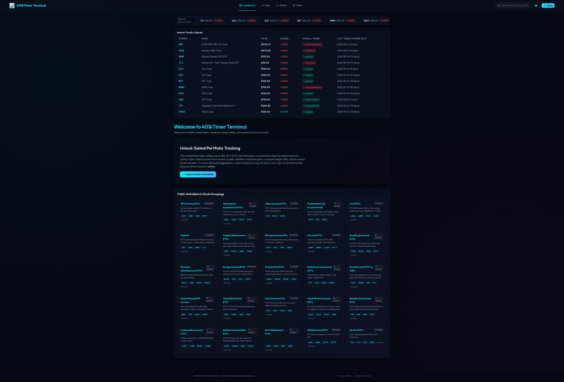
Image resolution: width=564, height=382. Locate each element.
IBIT (181, 81)
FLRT (353, 283)
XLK (352, 342)
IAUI (289, 311)
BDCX (207, 283)
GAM (243, 346)
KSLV (275, 216)
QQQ (181, 50)
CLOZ (375, 216)
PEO (234, 279)
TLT (181, 62)
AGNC (361, 283)
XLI (358, 342)
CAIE (191, 216)
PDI (368, 283)
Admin (550, 5)
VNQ (365, 314)
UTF (310, 283)
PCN (248, 314)
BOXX (249, 251)
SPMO (269, 279)
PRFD (324, 220)
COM (192, 346)
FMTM (277, 279)
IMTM (285, 279)
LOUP (326, 247)
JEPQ (290, 346)
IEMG (181, 87)
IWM (181, 56)
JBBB (360, 216)
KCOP (184, 346)
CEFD (234, 314)
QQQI (276, 346)
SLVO (282, 216)
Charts (283, 5)
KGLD (282, 311)
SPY (181, 44)
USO (181, 99)
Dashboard (249, 5)
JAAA (353, 216)
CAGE (293, 279)
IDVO (197, 314)
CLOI (368, 216)
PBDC (184, 283)
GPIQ (268, 346)
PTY (374, 283)
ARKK (310, 247)
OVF (190, 314)
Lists (267, 5)
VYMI (204, 314)
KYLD (241, 220)
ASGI (324, 283)
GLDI (275, 311)
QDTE (333, 342)
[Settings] (536, 5)
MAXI (289, 247)
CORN (207, 346)
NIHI (183, 314)
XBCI (268, 247)
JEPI (183, 216)
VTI (181, 105)
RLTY (372, 314)
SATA (234, 220)
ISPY (205, 216)
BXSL (199, 283)
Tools (299, 5)
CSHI (226, 251)
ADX (241, 314)
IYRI (352, 314)
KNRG (331, 283)
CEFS (226, 314)
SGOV (233, 251)
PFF (317, 220)
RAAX (199, 346)
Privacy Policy (344, 376)
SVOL (226, 220)
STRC (326, 314)
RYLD (376, 251)
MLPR (226, 279)
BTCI (276, 247)
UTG (240, 279)
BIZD (192, 283)
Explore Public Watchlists (199, 174)
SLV (181, 75)
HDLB (250, 346)
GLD (181, 69)
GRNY (318, 247)
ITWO (353, 251)
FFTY (334, 247)
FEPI (283, 346)
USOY (248, 279)
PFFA (310, 220)
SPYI (198, 216)
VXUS (182, 111)
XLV (365, 342)
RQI (358, 314)
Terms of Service (362, 376)
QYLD (325, 342)
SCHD (226, 346)
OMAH (235, 346)
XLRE (372, 342)
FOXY (249, 220)
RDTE (361, 251)
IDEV (181, 93)
